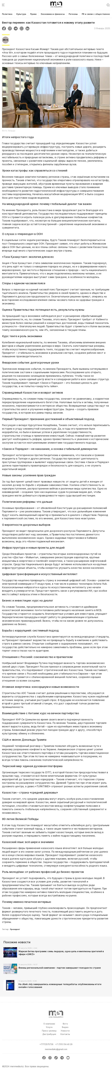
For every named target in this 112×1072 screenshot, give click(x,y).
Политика (7, 14)
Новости (65, 1031)
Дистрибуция (49, 1034)
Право (33, 14)
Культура (21, 14)
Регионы (73, 14)
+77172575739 (46, 1044)
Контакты (65, 1034)
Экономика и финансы (53, 14)
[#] (56, 2)
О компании (49, 1024)
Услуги (49, 1027)
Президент (15, 929)
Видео (65, 1027)
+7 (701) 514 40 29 (63, 1044)
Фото (65, 1024)
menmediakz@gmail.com (56, 1049)
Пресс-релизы (49, 1031)
